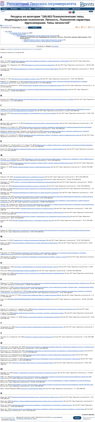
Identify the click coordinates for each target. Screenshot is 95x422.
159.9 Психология (18, 34)
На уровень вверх (7, 25)
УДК (6, 31)
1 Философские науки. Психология (19, 33)
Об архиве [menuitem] (14, 8)
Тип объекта (55, 46)
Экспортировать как (6, 27)
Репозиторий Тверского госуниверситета (41, 4)
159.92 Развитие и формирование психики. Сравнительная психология (36, 35)
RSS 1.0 (84, 27)
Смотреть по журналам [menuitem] (62, 8)
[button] (34, 27)
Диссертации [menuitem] (76, 8)
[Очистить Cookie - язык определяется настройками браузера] (73, 11)
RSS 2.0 (92, 27)
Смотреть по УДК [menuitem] (26, 8)
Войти (3, 11)
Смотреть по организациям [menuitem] (43, 8)
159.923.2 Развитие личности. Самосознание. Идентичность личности (43, 40)
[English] (70, 11)
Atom (78, 27)
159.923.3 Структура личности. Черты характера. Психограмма (41, 41)
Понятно (77, 418)
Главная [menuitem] (4, 8)
